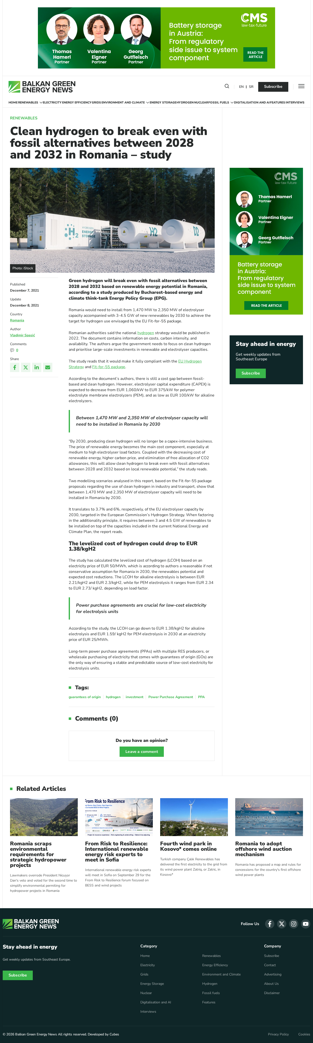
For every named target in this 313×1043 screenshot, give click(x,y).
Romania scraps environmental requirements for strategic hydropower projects (38, 854)
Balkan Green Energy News (36, 1034)
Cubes (114, 1034)
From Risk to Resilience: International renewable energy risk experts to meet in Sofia (116, 851)
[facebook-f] (269, 924)
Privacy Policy (278, 1034)
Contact (270, 965)
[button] (227, 87)
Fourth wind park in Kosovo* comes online (188, 846)
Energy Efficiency (76, 102)
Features (277, 102)
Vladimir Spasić (22, 335)
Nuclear (201, 102)
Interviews (295, 102)
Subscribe (273, 86)
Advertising (272, 974)
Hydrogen (185, 102)
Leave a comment (141, 751)
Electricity (52, 102)
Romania (17, 320)
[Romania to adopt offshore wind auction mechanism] (269, 817)
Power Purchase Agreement (170, 697)
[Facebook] (14, 367)
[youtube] (305, 924)
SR (251, 87)
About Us (271, 984)
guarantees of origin (85, 697)
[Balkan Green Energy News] (42, 87)
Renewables (28, 102)
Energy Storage (163, 102)
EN (241, 87)
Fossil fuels (218, 102)
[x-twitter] (281, 924)
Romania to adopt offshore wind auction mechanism (263, 849)
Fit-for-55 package (108, 367)
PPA (201, 697)
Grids (96, 102)
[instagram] (293, 924)
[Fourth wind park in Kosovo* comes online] (194, 817)
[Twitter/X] (25, 367)
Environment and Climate (123, 102)
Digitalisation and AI (252, 102)
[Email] (47, 367)
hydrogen (145, 333)
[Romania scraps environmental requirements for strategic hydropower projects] (44, 817)
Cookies (304, 1034)
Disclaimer (272, 993)
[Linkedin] (36, 367)
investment (134, 697)
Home (13, 102)
